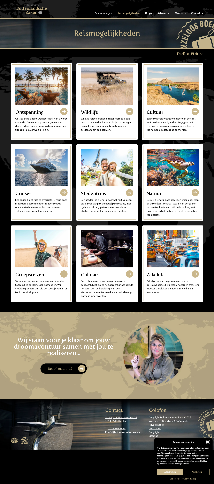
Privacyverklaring (189, 479)
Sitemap (153, 435)
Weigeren (197, 472)
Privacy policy (156, 424)
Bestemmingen (103, 13)
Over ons (180, 13)
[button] (208, 442)
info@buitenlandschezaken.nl (124, 432)
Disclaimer (155, 428)
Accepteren (170, 472)
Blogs (148, 13)
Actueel (161, 13)
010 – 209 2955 (116, 428)
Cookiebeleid (175, 479)
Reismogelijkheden (128, 13)
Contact (195, 13)
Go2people (182, 421)
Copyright (154, 432)
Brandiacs (167, 421)
